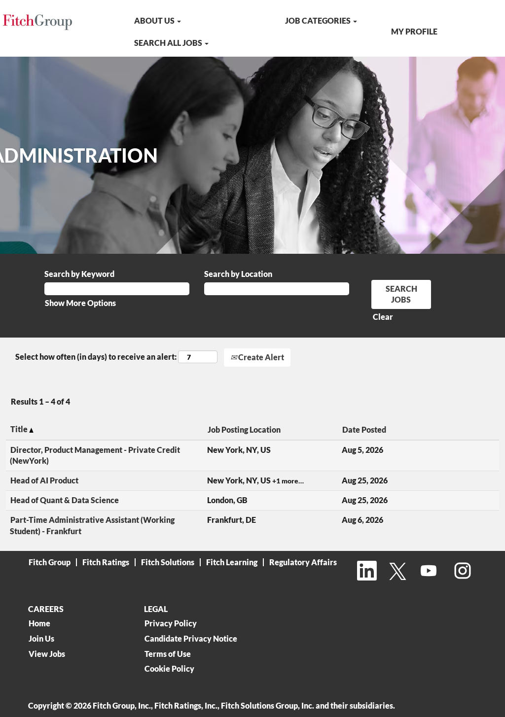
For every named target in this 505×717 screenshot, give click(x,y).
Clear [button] (383, 316)
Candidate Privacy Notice (190, 638)
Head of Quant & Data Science (64, 500)
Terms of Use (167, 653)
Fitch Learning (231, 562)
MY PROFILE (414, 31)
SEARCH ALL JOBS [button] (169, 42)
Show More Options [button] (80, 302)
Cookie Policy (169, 668)
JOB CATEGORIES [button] (318, 20)
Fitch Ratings (105, 562)
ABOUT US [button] (155, 20)
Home (39, 623)
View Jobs (47, 653)
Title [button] (19, 429)
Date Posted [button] (364, 429)
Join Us (41, 638)
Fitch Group (50, 562)
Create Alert (260, 357)
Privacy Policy (170, 623)
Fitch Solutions (167, 562)
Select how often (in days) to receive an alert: (96, 356)
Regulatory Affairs (303, 562)
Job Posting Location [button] (244, 429)
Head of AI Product (44, 480)
